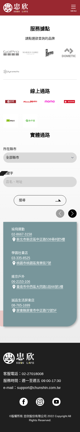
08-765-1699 (20, 305)
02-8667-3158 (21, 234)
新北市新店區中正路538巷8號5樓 (40, 239)
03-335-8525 (20, 258)
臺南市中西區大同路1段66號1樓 (39, 286)
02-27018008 (32, 374)
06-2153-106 (20, 281)
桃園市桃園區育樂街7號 (33, 263)
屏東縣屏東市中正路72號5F (36, 310)
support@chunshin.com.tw (39, 388)
